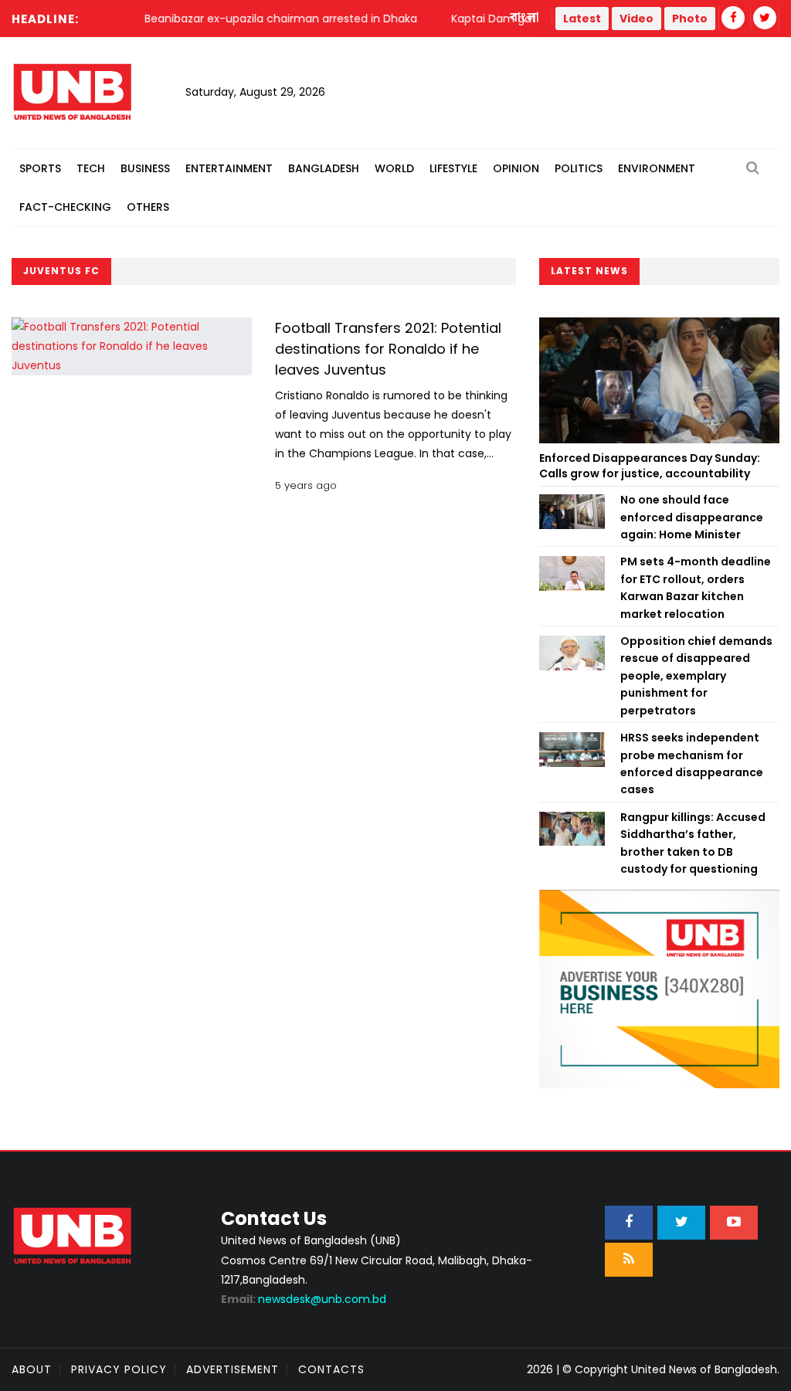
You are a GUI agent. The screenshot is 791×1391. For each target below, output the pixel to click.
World (394, 168)
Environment (656, 168)
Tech (90, 168)
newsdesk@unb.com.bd (303, 1299)
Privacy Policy (119, 1369)
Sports (40, 168)
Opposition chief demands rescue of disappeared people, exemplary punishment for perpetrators (696, 675)
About (32, 1369)
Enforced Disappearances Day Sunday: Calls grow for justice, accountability (649, 465)
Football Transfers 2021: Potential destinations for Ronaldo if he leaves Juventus (388, 348)
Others (148, 207)
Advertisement (232, 1369)
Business (145, 168)
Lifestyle (453, 168)
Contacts (331, 1369)
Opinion (516, 168)
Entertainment (229, 168)
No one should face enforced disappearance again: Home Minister (691, 517)
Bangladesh (323, 168)
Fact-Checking (65, 207)
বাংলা (525, 18)
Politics (579, 168)
